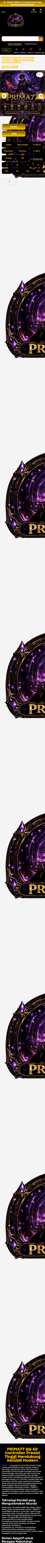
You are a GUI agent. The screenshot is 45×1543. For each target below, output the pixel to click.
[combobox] (20, 38)
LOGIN (14, 134)
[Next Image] (41, 96)
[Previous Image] (4, 96)
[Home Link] (15, 22)
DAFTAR (13, 127)
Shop (3, 12)
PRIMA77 (5, 1465)
